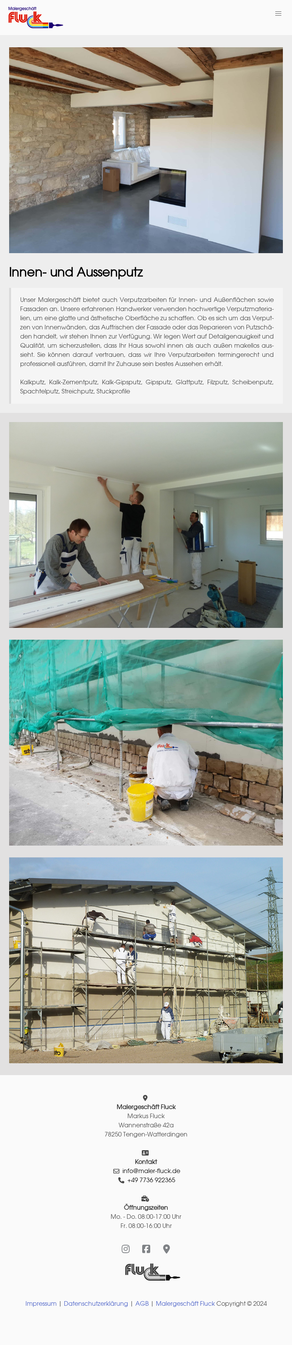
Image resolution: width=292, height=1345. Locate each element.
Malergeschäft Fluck (185, 1303)
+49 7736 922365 (151, 1180)
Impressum (41, 1303)
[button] (278, 14)
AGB (142, 1303)
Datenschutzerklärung (96, 1303)
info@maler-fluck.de (151, 1171)
